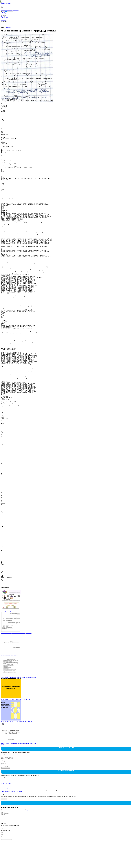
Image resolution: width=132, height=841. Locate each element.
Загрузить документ (5, 10)
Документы (3, 3)
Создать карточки (14, 10)
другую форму (30, 809)
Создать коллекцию (5, 767)
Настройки (3, 20)
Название (3, 756)
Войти (2, 8)
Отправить (9, 839)
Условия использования (16, 791)
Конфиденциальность (6, 791)
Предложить (3, 799)
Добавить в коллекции (6, 22)
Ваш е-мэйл (3, 823)
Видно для (3, 763)
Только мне (5, 766)
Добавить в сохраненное (17, 22)
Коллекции (8, 13)
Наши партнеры (11, 788)
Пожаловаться (4, 788)
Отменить (3, 839)
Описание (7, 758)
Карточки (8, 3)
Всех (3, 765)
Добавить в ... (4, 21)
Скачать (2, 744)
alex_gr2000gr (8, 27)
